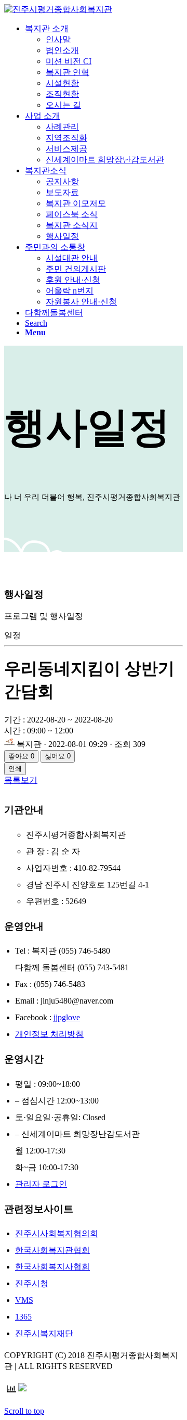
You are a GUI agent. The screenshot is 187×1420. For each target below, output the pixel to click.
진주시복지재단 (44, 1333)
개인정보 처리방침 (49, 1034)
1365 (23, 1316)
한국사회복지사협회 (52, 1266)
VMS (24, 1300)
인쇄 (15, 768)
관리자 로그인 (41, 1184)
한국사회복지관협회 (52, 1250)
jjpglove (67, 1017)
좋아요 (21, 756)
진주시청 (31, 1283)
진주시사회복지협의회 (56, 1233)
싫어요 (58, 756)
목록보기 (20, 780)
